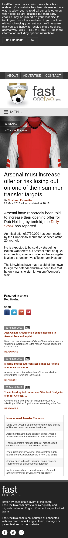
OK (32, 40)
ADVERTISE (32, 75)
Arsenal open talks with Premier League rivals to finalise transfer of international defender (31, 462)
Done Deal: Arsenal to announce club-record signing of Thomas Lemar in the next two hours (33, 426)
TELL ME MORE (14, 40)
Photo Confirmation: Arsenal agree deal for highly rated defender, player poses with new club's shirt (31, 453)
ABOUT (13, 75)
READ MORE (11, 351)
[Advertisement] (34, 284)
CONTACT (53, 75)
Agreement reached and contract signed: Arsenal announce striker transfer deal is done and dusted (31, 435)
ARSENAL (11, 123)
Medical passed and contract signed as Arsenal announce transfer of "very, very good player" (30, 471)
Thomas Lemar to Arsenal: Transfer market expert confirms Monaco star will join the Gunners (31, 444)
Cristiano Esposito (20, 200)
